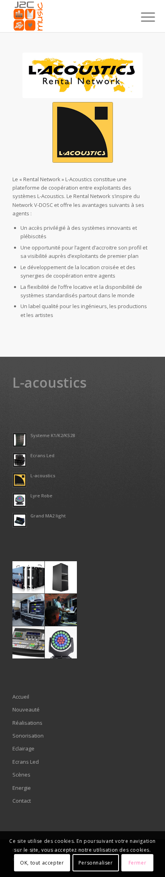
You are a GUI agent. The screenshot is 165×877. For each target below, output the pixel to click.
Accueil (20, 696)
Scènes (21, 774)
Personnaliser (95, 862)
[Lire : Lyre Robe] (19, 500)
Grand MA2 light (48, 516)
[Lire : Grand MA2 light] (19, 520)
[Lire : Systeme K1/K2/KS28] (19, 440)
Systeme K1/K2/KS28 (52, 435)
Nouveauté (26, 709)
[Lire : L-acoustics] (19, 480)
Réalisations (27, 722)
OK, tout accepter (42, 862)
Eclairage (23, 748)
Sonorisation (28, 735)
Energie (21, 787)
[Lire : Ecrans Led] (19, 460)
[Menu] (142, 17)
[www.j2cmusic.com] (68, 16)
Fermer (138, 862)
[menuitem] (142, 17)
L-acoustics (42, 475)
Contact (21, 800)
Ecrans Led (42, 455)
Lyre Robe (41, 496)
